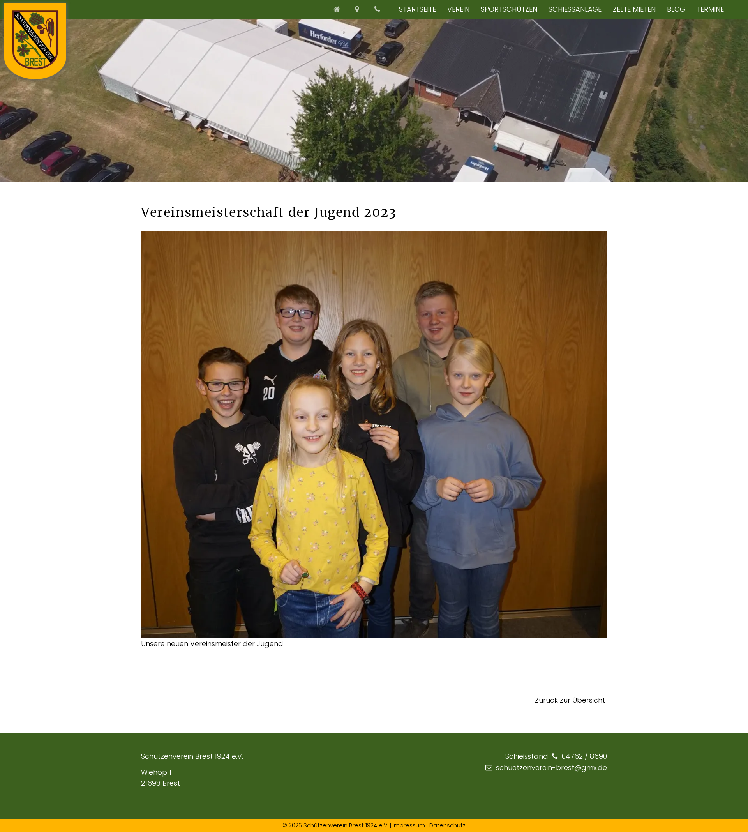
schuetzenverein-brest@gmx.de (551, 767)
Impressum (409, 825)
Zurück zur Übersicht (570, 700)
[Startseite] (338, 9)
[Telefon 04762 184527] (378, 9)
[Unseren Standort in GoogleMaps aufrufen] (358, 9)
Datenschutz (447, 825)
